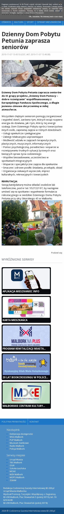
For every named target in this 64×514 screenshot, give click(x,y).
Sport (30, 22)
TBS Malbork (16, 462)
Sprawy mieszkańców (49, 22)
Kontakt (34, 421)
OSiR (12, 465)
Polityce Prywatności (37, 13)
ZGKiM (13, 480)
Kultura (18, 22)
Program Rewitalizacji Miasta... (24, 348)
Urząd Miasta (16, 459)
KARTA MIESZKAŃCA (15, 320)
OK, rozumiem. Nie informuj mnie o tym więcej (45, 16)
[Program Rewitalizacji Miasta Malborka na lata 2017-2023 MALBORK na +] (26, 345)
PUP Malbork (16, 439)
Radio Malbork (17, 445)
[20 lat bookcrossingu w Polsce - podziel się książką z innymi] (26, 374)
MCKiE (13, 471)
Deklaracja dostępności (21, 433)
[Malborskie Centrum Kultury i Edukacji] (26, 402)
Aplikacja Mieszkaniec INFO (21, 291)
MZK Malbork (16, 474)
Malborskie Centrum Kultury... (24, 405)
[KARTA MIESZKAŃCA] (26, 316)
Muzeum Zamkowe (19, 442)
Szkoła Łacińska (18, 468)
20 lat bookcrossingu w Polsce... (25, 377)
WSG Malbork (16, 436)
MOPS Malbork (17, 477)
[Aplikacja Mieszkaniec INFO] (26, 288)
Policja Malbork (17, 448)
